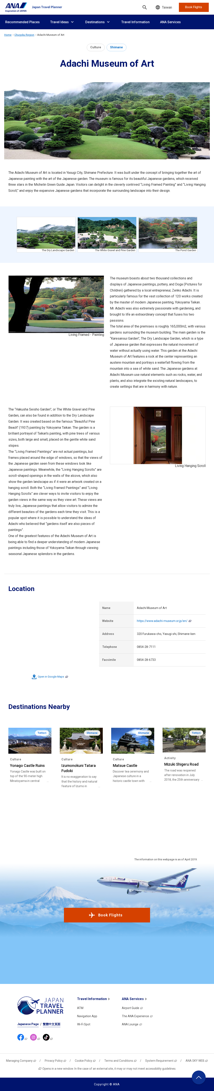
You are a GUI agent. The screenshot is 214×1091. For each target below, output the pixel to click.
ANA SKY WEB (195, 1060)
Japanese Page (28, 1024)
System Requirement (159, 1060)
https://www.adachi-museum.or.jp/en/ (162, 621)
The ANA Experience (135, 1016)
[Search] (144, 7)
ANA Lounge (130, 1024)
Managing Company (19, 1060)
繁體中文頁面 (51, 1024)
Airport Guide (130, 1008)
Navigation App (87, 1016)
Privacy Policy (54, 1060)
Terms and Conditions (118, 1060)
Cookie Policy (83, 1060)
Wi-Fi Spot (83, 1024)
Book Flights (110, 915)
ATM (80, 1008)
